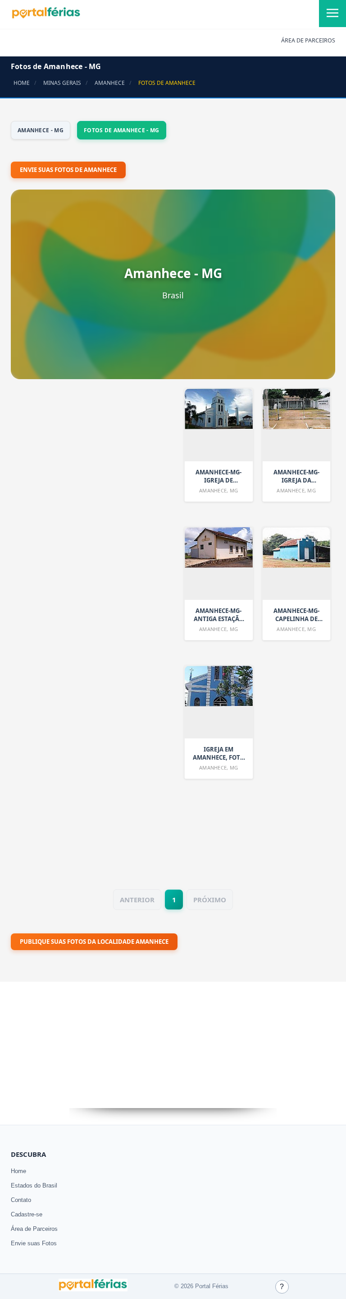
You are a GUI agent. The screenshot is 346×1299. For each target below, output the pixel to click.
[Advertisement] (78, 625)
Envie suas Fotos (34, 1243)
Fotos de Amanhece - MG (121, 130)
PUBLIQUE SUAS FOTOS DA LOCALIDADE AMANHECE (94, 941)
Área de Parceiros (34, 1228)
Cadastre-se (26, 1214)
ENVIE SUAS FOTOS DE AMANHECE (68, 170)
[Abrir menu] (332, 13)
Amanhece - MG (41, 130)
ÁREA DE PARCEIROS (308, 40)
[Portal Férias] (46, 16)
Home (18, 1171)
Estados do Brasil (34, 1185)
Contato (21, 1200)
